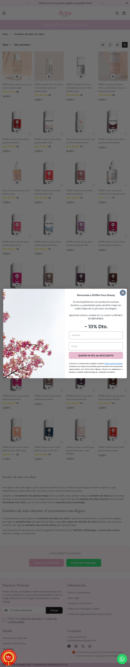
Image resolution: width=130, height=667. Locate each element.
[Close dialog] (123, 293)
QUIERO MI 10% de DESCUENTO (96, 355)
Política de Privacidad (113, 363)
